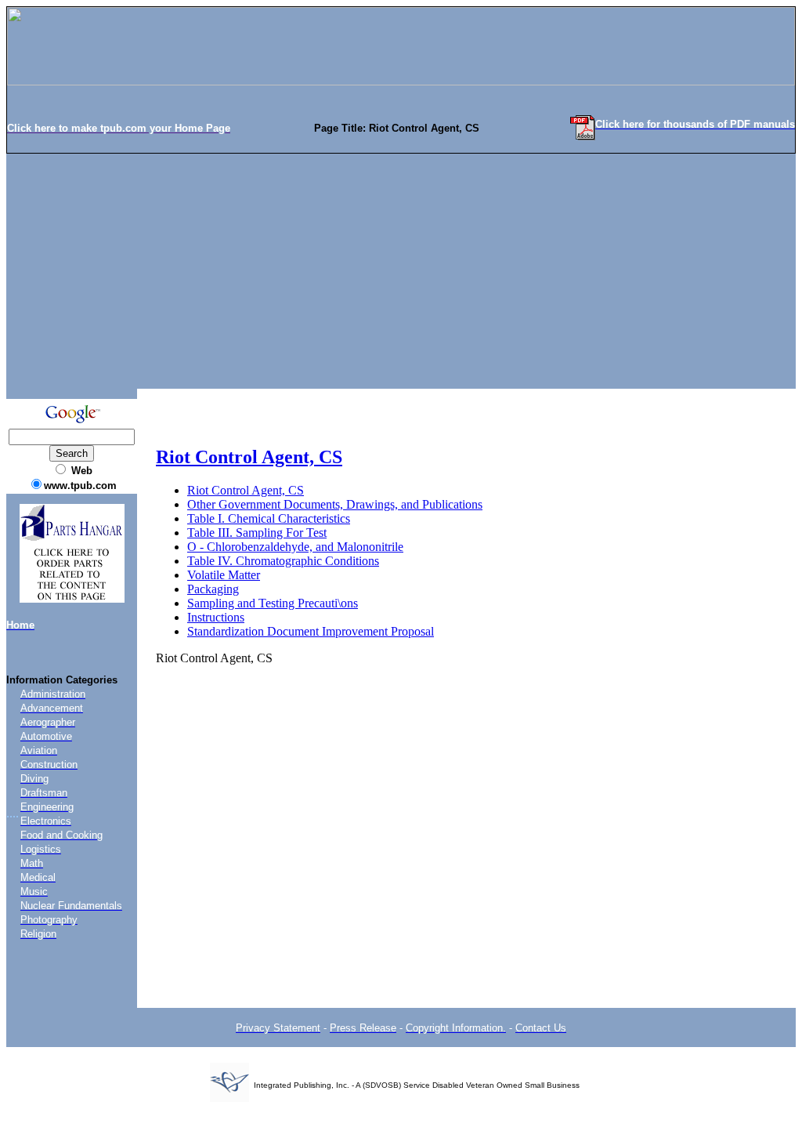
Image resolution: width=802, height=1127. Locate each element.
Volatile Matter (223, 575)
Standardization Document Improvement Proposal (310, 631)
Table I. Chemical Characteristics (268, 518)
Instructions (215, 617)
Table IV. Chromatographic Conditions (283, 560)
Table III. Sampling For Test (257, 532)
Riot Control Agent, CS (249, 457)
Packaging (213, 589)
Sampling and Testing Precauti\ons (272, 603)
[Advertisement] (401, 271)
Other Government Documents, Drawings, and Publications (334, 504)
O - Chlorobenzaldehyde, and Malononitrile (295, 546)
